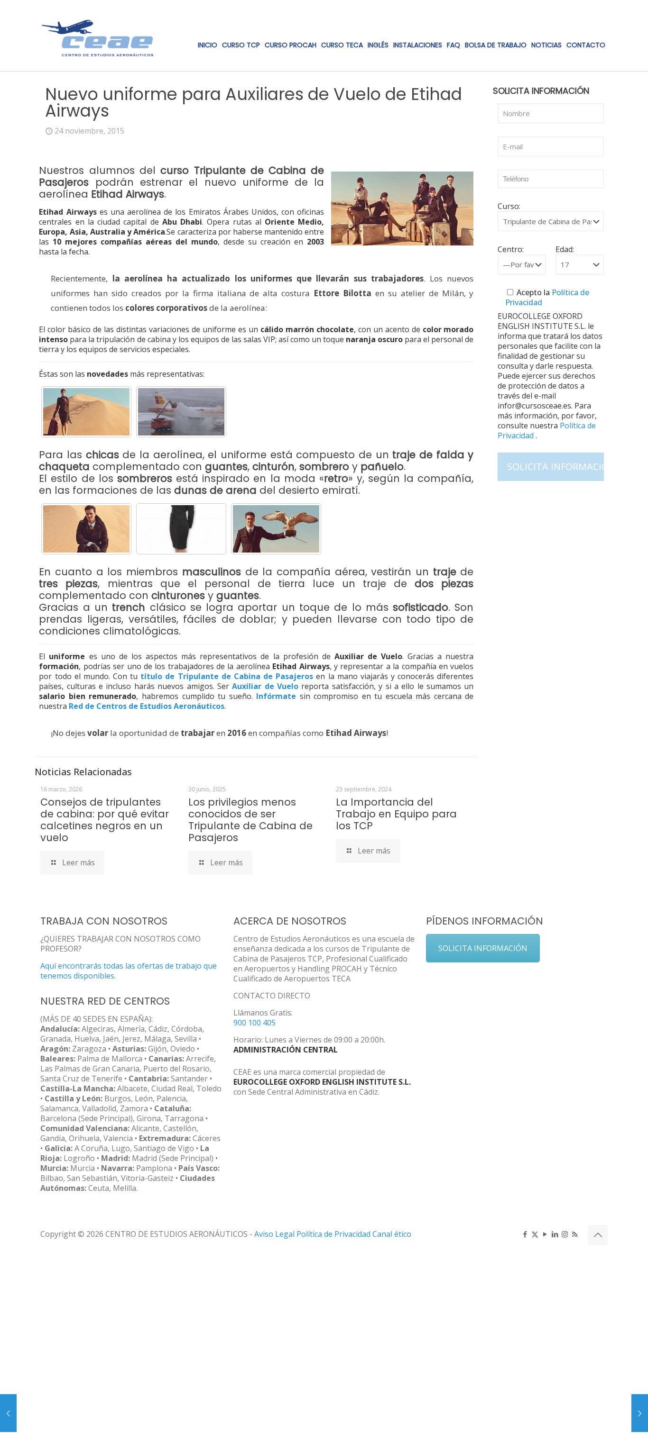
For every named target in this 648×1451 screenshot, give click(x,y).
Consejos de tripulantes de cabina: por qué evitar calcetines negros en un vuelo (104, 819)
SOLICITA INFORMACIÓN (483, 948)
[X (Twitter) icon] (534, 1234)
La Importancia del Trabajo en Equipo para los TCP (396, 814)
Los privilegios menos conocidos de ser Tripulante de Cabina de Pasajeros (250, 819)
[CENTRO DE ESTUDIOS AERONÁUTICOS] (97, 35)
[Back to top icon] (598, 1235)
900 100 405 (254, 1022)
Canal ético (391, 1234)
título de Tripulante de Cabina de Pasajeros (226, 676)
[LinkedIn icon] (554, 1234)
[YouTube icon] (544, 1234)
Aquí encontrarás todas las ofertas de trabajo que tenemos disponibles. (128, 971)
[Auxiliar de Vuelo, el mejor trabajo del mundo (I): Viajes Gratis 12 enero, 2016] (639, 1413)
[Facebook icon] (524, 1234)
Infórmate (276, 696)
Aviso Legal (274, 1234)
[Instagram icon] (564, 1234)
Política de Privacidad (334, 1234)
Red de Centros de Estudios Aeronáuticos (146, 706)
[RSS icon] (574, 1234)
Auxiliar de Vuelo (265, 686)
